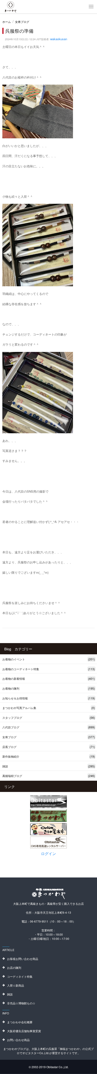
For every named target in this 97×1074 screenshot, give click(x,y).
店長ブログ (48, 747)
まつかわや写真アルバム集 (48, 708)
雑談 (48, 766)
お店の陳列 (14, 968)
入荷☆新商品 (15, 985)
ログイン (48, 853)
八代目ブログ (48, 727)
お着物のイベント (48, 659)
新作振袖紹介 (48, 756)
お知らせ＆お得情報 (48, 698)
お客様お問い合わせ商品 (22, 959)
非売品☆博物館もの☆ (21, 1003)
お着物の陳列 (48, 688)
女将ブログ (22, 22)
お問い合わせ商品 (18, 1040)
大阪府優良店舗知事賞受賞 (24, 1031)
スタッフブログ (48, 718)
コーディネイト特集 (19, 976)
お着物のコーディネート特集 (48, 669)
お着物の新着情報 (48, 678)
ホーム (6, 22)
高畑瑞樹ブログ (48, 776)
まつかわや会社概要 (19, 1022)
